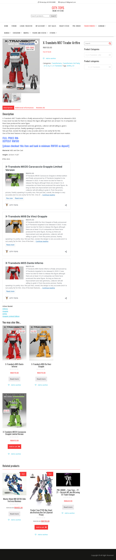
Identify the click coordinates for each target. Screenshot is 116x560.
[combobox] (98, 55)
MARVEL (26, 33)
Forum (14, 26)
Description (8, 108)
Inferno (5, 309)
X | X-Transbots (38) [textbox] (97, 55)
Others (52, 33)
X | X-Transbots (56, 66)
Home (6, 26)
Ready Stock (64, 26)
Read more (14, 379)
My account (40, 26)
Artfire (69, 66)
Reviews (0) (40, 108)
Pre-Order (77, 26)
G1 (73, 66)
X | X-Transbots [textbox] (97, 67)
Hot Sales (52, 26)
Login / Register (26, 26)
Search (53, 16)
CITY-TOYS (58, 7)
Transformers (89, 26)
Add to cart (13, 446)
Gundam (101, 26)
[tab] (8, 108)
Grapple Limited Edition (10, 316)
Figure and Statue (39, 33)
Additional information (24, 108)
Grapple (5, 311)
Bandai (6, 33)
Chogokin (16, 33)
